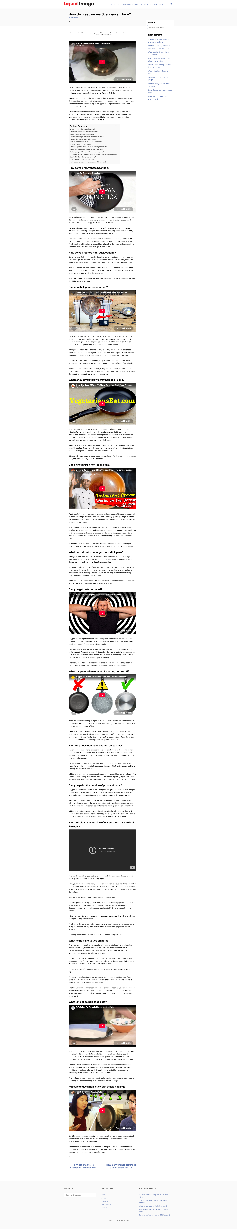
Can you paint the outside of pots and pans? (88, 152)
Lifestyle (163, 4)
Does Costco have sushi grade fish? (160, 91)
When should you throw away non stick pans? (87, 137)
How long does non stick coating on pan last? (87, 149)
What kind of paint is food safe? (83, 159)
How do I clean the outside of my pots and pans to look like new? (95, 154)
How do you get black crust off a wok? (159, 85)
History (153, 4)
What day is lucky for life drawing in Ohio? (157, 97)
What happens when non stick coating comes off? (89, 147)
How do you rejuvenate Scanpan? (83, 129)
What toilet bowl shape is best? (158, 72)
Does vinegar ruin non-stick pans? (83, 139)
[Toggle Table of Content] (116, 126)
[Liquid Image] (79, 4)
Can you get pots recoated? (81, 144)
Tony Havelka (74, 17)
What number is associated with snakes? (158, 53)
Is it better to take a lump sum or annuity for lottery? (160, 40)
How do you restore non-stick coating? (85, 131)
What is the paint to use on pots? (84, 157)
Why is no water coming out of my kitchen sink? (159, 59)
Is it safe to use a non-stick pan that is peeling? (89, 162)
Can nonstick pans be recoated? (83, 134)
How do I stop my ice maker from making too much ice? (159, 47)
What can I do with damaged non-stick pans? (87, 142)
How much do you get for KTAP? (158, 78)
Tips (70, 1157)
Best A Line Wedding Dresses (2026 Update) (159, 66)
